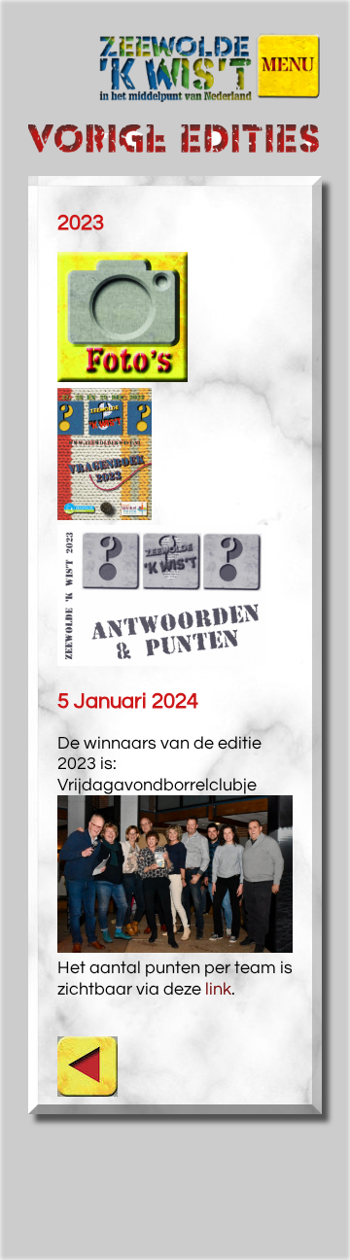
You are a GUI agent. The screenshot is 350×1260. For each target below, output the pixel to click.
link (218, 989)
